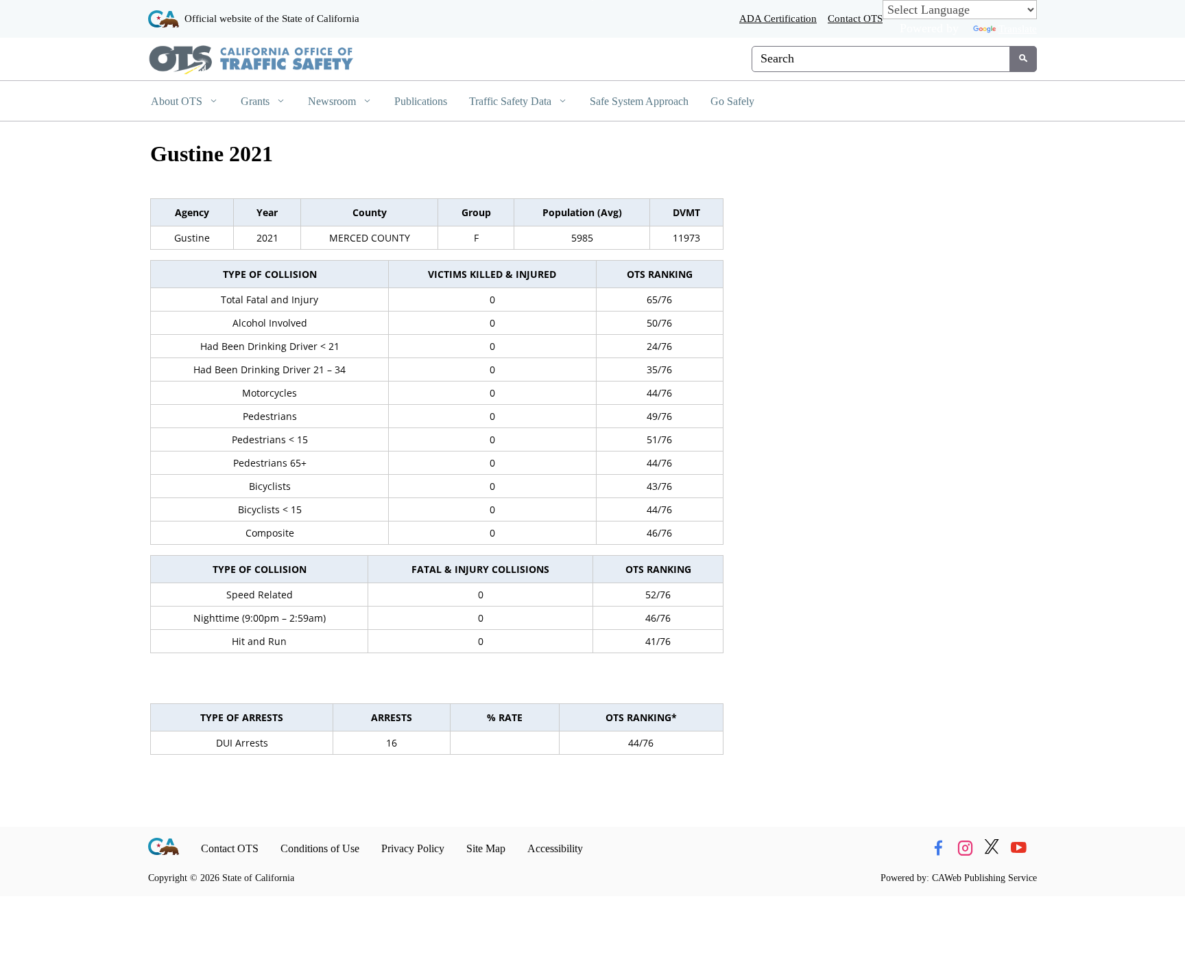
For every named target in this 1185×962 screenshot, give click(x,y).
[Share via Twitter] (991, 848)
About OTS (178, 101)
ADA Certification (778, 18)
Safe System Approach (639, 101)
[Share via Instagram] (965, 848)
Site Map (485, 848)
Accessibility (555, 848)
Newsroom (333, 101)
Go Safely (732, 101)
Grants (256, 101)
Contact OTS (855, 18)
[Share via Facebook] (938, 848)
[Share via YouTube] (1018, 848)
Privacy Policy (412, 848)
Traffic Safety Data (511, 101)
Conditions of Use (319, 848)
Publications (420, 101)
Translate (1017, 28)
